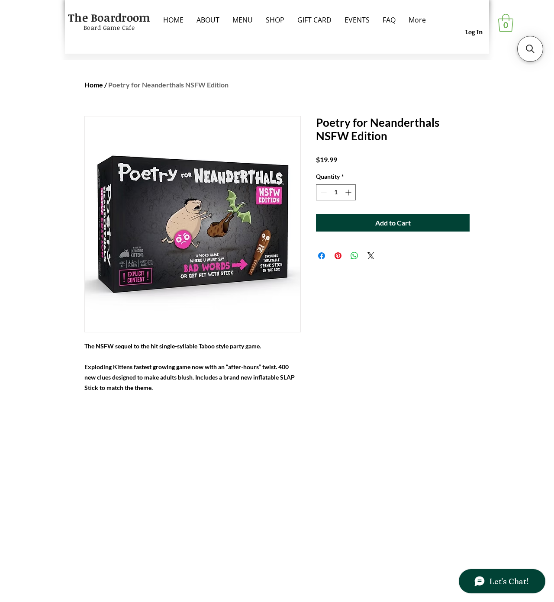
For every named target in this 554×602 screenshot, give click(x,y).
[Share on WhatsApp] (354, 256)
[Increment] (349, 192)
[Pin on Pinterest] (338, 256)
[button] (505, 23)
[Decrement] (322, 192)
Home (93, 84)
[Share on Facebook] (321, 256)
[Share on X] (371, 256)
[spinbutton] (336, 192)
